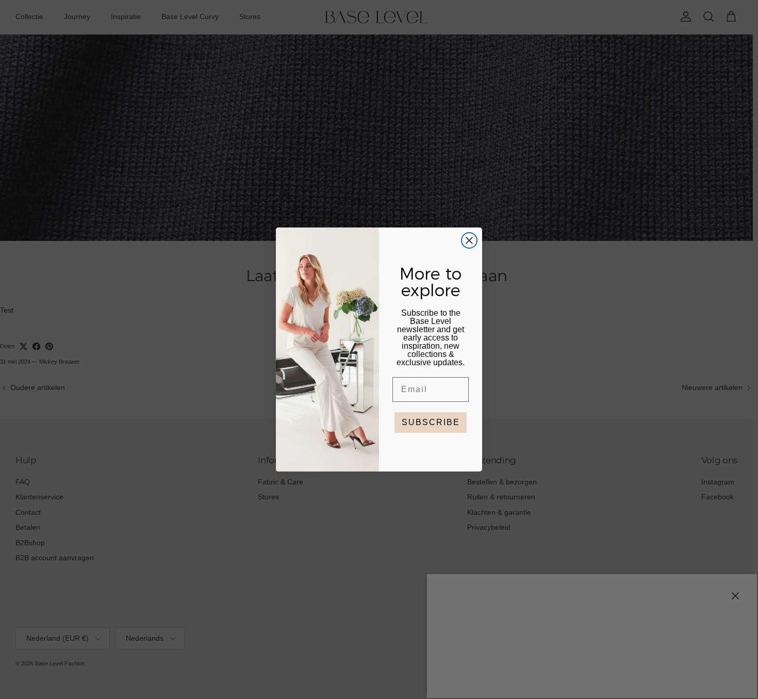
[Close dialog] (469, 240)
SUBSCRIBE (431, 422)
